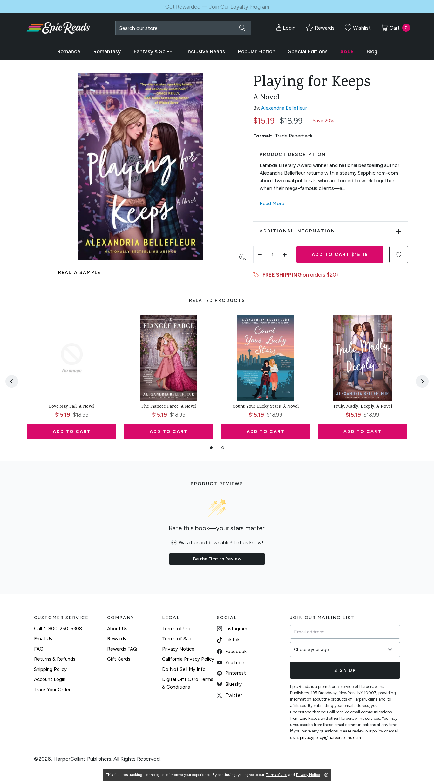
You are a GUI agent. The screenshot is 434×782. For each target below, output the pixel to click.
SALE (347, 51)
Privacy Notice (178, 649)
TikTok (232, 640)
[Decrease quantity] (260, 254)
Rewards (116, 639)
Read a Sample (79, 272)
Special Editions (308, 51)
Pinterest (235, 673)
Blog (371, 51)
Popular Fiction (256, 51)
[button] (398, 254)
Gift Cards (118, 659)
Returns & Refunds (54, 659)
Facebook (236, 651)
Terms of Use (177, 629)
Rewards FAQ (122, 649)
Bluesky (233, 684)
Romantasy (107, 51)
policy (377, 731)
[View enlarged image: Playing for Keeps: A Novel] (140, 166)
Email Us (43, 639)
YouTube (234, 662)
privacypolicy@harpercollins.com (330, 737)
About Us (117, 629)
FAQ (39, 649)
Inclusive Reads (205, 51)
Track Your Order (52, 689)
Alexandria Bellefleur (284, 108)
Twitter (233, 695)
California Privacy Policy (188, 659)
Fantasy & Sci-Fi (153, 51)
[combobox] (183, 28)
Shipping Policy (50, 669)
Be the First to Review (217, 559)
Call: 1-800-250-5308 (58, 629)
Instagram (236, 629)
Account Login (49, 679)
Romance (68, 51)
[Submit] (242, 28)
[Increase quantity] (284, 254)
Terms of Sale (177, 639)
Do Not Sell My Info (184, 669)
